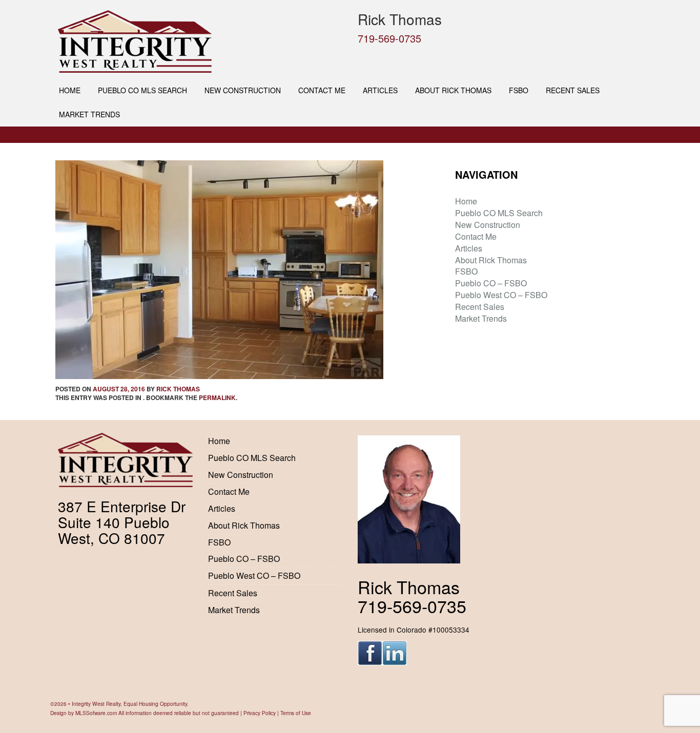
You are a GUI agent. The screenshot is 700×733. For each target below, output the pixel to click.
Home (69, 90)
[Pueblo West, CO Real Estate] (200, 41)
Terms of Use (295, 713)
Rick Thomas (178, 388)
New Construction (242, 90)
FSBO (518, 90)
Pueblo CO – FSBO (491, 283)
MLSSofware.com (96, 713)
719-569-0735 (389, 38)
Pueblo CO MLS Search (142, 90)
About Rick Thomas (453, 90)
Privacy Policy (259, 713)
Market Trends (89, 114)
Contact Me (321, 90)
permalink (217, 397)
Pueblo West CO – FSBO (501, 295)
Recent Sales (573, 90)
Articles (380, 90)
